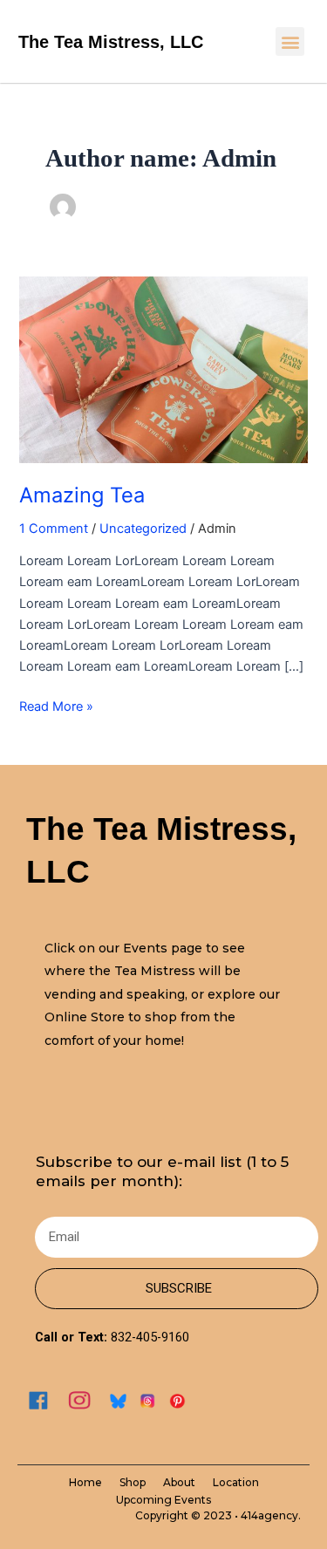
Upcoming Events (163, 1499)
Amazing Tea (82, 495)
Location (236, 1482)
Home (85, 1482)
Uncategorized (143, 528)
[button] (290, 41)
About (179, 1482)
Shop (132, 1482)
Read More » (56, 705)
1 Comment (53, 528)
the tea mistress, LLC (110, 41)
